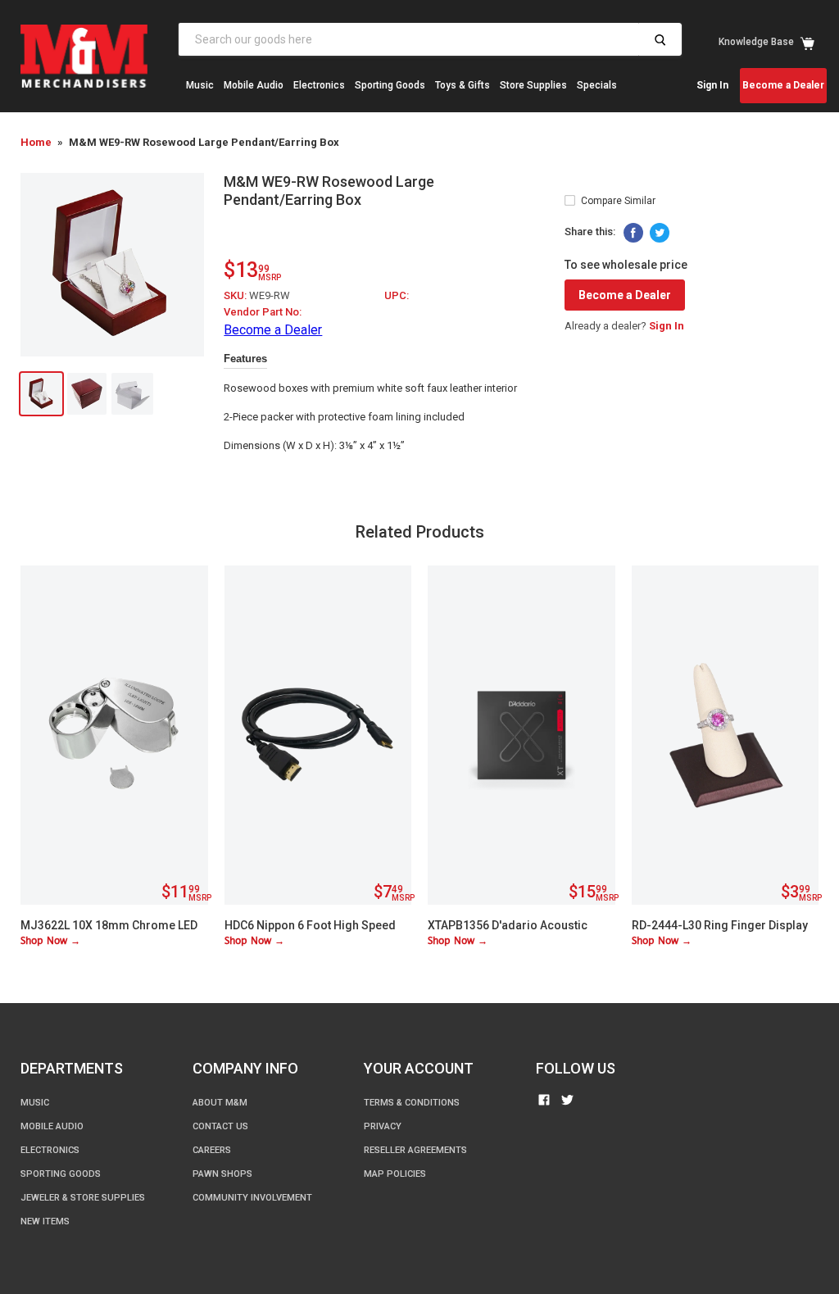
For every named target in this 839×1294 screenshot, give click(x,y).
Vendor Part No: (263, 312)
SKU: (236, 295)
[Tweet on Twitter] (659, 233)
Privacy (382, 1126)
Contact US (220, 1126)
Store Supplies (533, 85)
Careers (212, 1150)
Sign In (712, 85)
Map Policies (395, 1174)
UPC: (396, 295)
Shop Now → (50, 941)
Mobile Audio (253, 85)
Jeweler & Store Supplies (82, 1197)
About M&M (220, 1102)
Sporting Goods (390, 85)
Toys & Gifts (462, 85)
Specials (597, 85)
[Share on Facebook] (633, 233)
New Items (210, 133)
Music (200, 85)
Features (245, 358)
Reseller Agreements (415, 1150)
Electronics (319, 85)
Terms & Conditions (412, 1102)
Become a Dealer (783, 85)
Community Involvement (252, 1197)
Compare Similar (618, 201)
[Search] (660, 39)
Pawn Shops (222, 1174)
